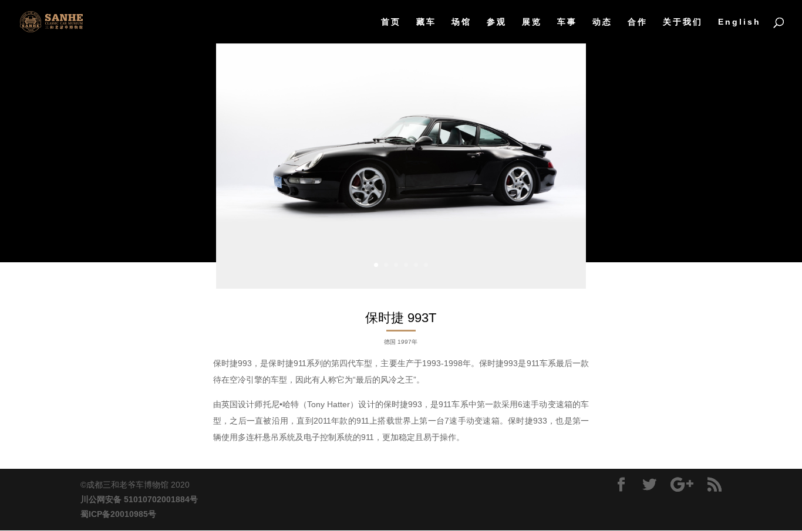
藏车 (426, 22)
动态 (602, 22)
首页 (391, 22)
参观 (497, 22)
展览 (532, 22)
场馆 (461, 22)
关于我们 (683, 22)
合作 (638, 22)
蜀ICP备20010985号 (118, 514)
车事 (567, 22)
